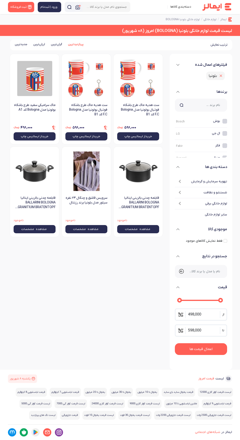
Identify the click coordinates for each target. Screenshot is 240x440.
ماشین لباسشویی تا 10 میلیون (181, 403)
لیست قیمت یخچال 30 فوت (135, 415)
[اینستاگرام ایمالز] (59, 432)
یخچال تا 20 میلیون (95, 392)
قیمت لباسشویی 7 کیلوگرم (65, 392)
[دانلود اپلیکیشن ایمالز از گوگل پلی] (35, 432)
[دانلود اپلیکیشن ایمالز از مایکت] (12, 432)
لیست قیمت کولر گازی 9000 (145, 403)
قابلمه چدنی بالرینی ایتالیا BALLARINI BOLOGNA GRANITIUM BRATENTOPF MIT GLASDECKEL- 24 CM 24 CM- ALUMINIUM (138, 203)
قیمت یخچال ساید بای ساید (178, 392)
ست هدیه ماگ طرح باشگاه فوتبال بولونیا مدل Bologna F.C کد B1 (140, 110)
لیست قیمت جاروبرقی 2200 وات (173, 415)
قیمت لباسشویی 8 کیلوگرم (31, 392)
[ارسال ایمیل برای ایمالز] (47, 432)
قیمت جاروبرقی (70, 415)
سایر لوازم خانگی (216, 214)
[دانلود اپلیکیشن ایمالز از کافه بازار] (24, 432)
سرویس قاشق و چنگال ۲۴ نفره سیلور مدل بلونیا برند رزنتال (86, 200)
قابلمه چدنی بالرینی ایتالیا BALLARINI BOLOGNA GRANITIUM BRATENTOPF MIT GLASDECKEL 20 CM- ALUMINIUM (37, 203)
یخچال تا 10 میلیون (147, 392)
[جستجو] (69, 7)
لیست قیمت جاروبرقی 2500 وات (214, 415)
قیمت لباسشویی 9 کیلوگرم (217, 403)
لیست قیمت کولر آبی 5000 (35, 403)
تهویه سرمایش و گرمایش (209, 181)
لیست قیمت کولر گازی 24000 (107, 403)
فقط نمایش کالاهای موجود (204, 241)
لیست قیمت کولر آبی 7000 (70, 403)
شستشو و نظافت (215, 192)
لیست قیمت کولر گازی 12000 (215, 392)
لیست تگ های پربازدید (43, 415)
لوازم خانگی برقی (216, 203)
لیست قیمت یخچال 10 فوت (99, 415)
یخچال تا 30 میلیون (121, 392)
